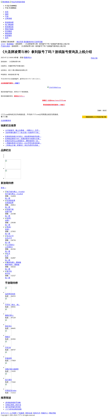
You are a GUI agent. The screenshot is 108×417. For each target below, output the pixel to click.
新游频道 (10, 44)
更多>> (3, 188)
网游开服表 (9, 29)
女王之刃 (8, 238)
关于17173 (4, 413)
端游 (6, 14)
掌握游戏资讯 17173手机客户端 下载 (96, 117)
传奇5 (7, 220)
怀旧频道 (8, 31)
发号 (6, 38)
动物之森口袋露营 (12, 369)
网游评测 (8, 33)
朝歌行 (7, 337)
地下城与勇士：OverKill (14, 194)
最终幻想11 (9, 315)
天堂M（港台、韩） (12, 305)
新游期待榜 (9, 22)
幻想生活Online (10, 390)
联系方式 (36, 413)
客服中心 (44, 413)
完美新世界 (9, 203)
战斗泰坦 (8, 380)
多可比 (7, 273)
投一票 (7, 198)
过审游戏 (8, 18)
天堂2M (8, 347)
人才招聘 (13, 413)
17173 (3, 44)
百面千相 (8, 211)
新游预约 (8, 36)
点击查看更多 (6, 120)
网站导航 (52, 413)
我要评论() (28, 57)
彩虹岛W (8, 326)
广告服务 (21, 413)
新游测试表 (9, 27)
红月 (6, 256)
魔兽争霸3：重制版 (12, 264)
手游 (6, 16)
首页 (6, 12)
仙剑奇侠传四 (10, 294)
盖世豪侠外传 (29, 42)
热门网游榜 (9, 24)
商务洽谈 (28, 413)
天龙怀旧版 (38, 42)
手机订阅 (94, 58)
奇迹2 (7, 229)
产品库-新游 (5, 46)
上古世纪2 (9, 247)
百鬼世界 (8, 358)
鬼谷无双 (19, 42)
